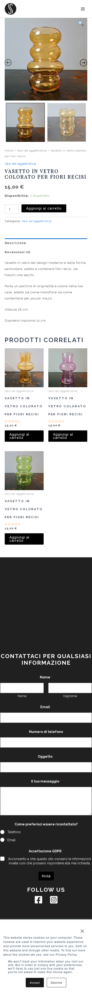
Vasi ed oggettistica (32, 150)
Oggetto (46, 756)
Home (9, 150)
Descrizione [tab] (15, 243)
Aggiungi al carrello (44, 208)
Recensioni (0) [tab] (17, 252)
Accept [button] (35, 982)
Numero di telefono (46, 732)
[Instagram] (54, 899)
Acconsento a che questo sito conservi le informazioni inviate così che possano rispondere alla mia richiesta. (49, 861)
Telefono (14, 832)
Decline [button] (56, 982)
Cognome (70, 696)
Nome (22, 696)
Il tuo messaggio (46, 781)
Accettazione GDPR (46, 851)
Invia (46, 876)
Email (46, 707)
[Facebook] (38, 899)
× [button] (81, 929)
